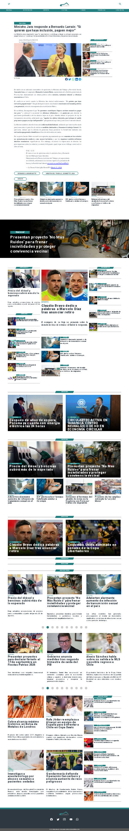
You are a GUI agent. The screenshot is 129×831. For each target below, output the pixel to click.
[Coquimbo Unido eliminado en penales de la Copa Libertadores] (93, 327)
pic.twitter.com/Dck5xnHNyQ (57, 163)
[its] (93, 287)
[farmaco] (93, 300)
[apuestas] (12, 344)
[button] (27, 173)
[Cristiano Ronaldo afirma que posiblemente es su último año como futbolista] (88, 769)
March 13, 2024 (56, 167)
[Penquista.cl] (9, 4)
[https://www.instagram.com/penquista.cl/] (64, 820)
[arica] (93, 314)
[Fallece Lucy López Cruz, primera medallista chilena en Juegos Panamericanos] (12, 356)
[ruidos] (93, 274)
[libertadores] (88, 702)
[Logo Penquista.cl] (64, 7)
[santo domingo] (12, 378)
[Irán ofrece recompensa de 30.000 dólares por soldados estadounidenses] (88, 729)
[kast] (88, 756)
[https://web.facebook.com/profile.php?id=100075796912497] (51, 820)
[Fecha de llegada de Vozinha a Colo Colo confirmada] (12, 367)
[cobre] (88, 796)
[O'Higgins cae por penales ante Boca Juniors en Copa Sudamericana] (12, 333)
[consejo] (86, 55)
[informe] (88, 716)
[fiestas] (86, 72)
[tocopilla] (86, 47)
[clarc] (12, 321)
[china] (88, 742)
